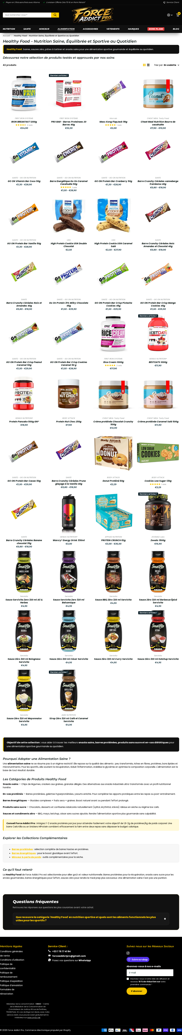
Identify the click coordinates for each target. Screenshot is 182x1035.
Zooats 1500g (158, 540)
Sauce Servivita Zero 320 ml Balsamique (68, 601)
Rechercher (55, 15)
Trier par (158, 65)
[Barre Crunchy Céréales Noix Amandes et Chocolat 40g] (158, 215)
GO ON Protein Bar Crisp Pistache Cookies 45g (113, 304)
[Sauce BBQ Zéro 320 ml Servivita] (113, 571)
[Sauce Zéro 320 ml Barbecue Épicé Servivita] (158, 571)
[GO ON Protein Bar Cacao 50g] (24, 453)
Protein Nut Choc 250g (68, 421)
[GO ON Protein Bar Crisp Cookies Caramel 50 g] (68, 334)
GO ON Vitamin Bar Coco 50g (24, 181)
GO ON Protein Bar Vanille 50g (24, 243)
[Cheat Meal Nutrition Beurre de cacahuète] (158, 94)
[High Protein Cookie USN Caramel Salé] (113, 215)
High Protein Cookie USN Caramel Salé (113, 245)
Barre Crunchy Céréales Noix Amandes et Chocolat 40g (158, 245)
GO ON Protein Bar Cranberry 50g (113, 181)
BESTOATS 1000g (158, 362)
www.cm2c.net (33, 1017)
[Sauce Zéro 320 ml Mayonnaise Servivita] (24, 690)
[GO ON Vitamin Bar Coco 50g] (24, 153)
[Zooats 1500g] (158, 512)
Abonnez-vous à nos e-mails (144, 966)
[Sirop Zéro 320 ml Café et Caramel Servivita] (68, 690)
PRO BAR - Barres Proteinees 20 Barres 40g (68, 123)
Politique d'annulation (11, 985)
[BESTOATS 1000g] (158, 334)
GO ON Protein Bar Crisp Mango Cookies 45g (158, 304)
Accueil (6, 35)
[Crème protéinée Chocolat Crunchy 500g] (113, 393)
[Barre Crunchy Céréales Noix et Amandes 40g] (24, 275)
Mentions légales (11, 946)
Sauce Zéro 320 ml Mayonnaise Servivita (24, 720)
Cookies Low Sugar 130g (158, 481)
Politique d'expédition (11, 981)
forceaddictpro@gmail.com (69, 955)
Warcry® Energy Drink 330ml (69, 540)
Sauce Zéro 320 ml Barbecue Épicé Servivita (158, 601)
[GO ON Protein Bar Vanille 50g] (24, 215)
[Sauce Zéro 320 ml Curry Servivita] (113, 631)
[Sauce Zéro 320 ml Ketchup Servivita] (158, 631)
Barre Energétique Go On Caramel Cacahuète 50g (69, 183)
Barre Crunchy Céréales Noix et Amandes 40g (24, 304)
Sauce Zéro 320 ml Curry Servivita (113, 659)
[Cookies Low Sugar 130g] (158, 453)
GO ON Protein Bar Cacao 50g (24, 481)
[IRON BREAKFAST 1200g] (24, 94)
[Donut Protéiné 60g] (113, 453)
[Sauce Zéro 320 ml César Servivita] (68, 631)
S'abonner (137, 991)
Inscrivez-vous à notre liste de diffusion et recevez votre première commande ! (149, 981)
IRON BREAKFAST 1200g (24, 121)
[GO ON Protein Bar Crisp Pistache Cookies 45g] (113, 275)
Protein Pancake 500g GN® (24, 421)
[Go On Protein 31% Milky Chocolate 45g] (68, 275)
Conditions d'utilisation (12, 959)
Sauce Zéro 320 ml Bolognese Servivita (24, 660)
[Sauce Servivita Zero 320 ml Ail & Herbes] (24, 571)
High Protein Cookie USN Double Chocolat (69, 245)
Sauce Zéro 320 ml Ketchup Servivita (158, 659)
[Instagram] (128, 953)
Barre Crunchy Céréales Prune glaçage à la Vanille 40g (69, 482)
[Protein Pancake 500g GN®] (24, 393)
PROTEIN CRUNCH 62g (113, 540)
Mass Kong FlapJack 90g (113, 121)
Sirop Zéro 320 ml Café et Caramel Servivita (68, 720)
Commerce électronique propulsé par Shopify (48, 1030)
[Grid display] (144, 65)
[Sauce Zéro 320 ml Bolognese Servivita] (24, 631)
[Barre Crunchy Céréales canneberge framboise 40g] (158, 153)
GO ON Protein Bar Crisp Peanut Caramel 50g (24, 364)
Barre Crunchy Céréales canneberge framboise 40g (158, 183)
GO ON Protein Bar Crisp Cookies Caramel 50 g (68, 364)
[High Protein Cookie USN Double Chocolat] (68, 215)
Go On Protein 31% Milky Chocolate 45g (68, 304)
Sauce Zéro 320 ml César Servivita (68, 659)
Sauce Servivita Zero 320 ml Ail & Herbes (24, 601)
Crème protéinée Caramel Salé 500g (158, 421)
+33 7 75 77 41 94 (61, 951)
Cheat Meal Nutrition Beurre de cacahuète (158, 123)
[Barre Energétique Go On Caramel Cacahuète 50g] (68, 153)
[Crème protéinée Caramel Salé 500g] (158, 393)
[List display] (148, 65)
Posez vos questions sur (71, 960)
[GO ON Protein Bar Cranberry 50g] (113, 153)
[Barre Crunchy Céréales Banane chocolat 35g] (24, 512)
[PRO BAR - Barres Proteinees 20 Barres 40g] (68, 94)
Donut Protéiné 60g (113, 481)
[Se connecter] (170, 15)
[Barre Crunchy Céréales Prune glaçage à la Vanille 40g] (68, 453)
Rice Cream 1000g (113, 362)
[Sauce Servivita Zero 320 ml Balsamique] (68, 571)
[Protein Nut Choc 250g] (68, 393)
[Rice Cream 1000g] (113, 334)
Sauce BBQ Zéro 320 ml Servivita (113, 599)
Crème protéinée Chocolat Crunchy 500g (113, 423)
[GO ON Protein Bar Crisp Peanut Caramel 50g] (24, 334)
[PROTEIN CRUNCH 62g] (113, 512)
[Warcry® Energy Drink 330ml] (68, 512)
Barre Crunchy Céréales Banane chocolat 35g (24, 542)
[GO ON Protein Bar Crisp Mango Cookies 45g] (158, 275)
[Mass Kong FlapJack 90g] (113, 94)
